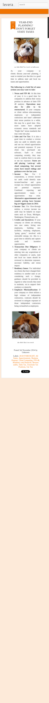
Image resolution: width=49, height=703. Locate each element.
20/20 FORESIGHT (27, 356)
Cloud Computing (26, 360)
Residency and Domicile (22, 363)
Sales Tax (22, 365)
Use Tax (30, 367)
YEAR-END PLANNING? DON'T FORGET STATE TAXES (25, 27)
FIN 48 (36, 360)
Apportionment (24, 358)
